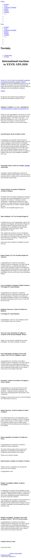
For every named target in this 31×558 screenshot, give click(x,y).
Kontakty (6, 12)
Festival (6, 9)
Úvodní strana (8, 55)
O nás (5, 6)
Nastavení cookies (6, 555)
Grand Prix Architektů (10, 7)
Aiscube (27, 165)
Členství (6, 10)
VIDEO (3, 91)
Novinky (6, 4)
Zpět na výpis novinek (15, 553)
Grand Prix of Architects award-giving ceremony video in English (15, 82)
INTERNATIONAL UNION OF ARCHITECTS (15, 108)
